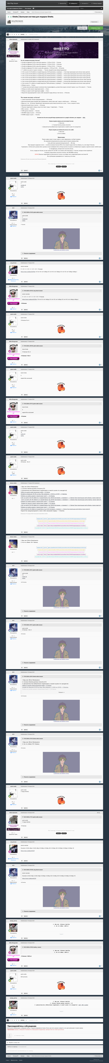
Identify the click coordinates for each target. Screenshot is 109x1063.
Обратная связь (14, 1060)
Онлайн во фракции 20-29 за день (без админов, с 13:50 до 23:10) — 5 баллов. (44, 494)
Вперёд (22, 34)
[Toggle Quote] (23, 212)
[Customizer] (33, 8)
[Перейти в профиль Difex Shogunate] (13, 293)
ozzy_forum (13, 262)
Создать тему (82, 28)
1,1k (14, 307)
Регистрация (28, 8)
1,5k (14, 193)
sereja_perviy (13, 920)
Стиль (7, 1060)
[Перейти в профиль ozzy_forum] (13, 270)
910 (14, 278)
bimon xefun (13, 483)
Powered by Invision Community (96, 1060)
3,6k (14, 223)
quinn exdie (13, 178)
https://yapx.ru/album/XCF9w (28, 271)
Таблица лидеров (97, 3)
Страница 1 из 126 (33, 34)
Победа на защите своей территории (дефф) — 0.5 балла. (35, 492)
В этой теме (95, 8)
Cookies (20, 1060)
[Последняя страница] (26, 34)
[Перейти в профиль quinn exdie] (13, 185)
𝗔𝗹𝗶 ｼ (13, 208)
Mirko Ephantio (19, 21)
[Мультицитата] (22, 170)
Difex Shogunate (13, 286)
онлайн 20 (23, 185)
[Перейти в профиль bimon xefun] (13, 490)
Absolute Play (62, 3)
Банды (21, 22)
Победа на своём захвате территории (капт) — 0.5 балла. (38, 496)
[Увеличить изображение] (61, 50)
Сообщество (73, 3)
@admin (58, 166)
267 (14, 498)
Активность (85, 3)
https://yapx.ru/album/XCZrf (28, 850)
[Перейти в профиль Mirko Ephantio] (9, 21)
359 (14, 936)
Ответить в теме (95, 28)
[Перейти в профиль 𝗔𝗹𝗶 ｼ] (13, 215)
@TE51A (64, 166)
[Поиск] (101, 8)
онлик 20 (23, 434)
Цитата (25, 170)
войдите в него (63, 1028)
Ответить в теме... (20, 1035)
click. (84, 117)
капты (22, 186)
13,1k (14, 59)
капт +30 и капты (83, 1005)
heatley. (35, 947)
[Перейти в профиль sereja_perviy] (13, 928)
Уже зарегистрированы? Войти (15, 8)
